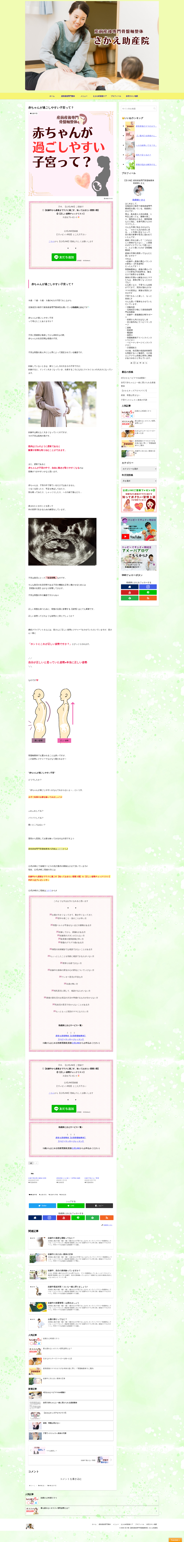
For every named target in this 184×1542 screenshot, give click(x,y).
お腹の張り (43, 1194)
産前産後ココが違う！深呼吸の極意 (68, 1178)
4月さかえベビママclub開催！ (134, 377)
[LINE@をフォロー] (78, 1217)
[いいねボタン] (31, 1163)
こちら (51, 241)
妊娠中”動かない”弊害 (92, 1178)
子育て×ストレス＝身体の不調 (134, 399)
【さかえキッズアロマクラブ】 (134, 390)
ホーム (94, 1524)
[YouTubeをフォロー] (63, 1217)
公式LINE (76, 1042)
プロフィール (139, 1524)
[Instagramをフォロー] (49, 1217)
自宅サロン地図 (151, 1524)
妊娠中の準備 (54, 1194)
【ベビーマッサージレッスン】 (71, 1039)
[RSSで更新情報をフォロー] (107, 1217)
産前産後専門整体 (105, 1524)
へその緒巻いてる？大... (146, 145)
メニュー (116, 1524)
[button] (154, 108)
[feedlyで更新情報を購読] (92, 1217)
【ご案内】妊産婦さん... (146, 135)
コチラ (60, 848)
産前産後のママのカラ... (146, 126)
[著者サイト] (35, 1217)
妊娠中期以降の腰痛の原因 (37, 1178)
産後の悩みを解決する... (146, 164)
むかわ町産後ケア (127, 1524)
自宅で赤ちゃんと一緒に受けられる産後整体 (138, 384)
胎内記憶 (63, 1194)
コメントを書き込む (71, 1479)
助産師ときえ (138, 199)
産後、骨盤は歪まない (130, 395)
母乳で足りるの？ (143, 154)
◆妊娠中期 (33, 1194)
